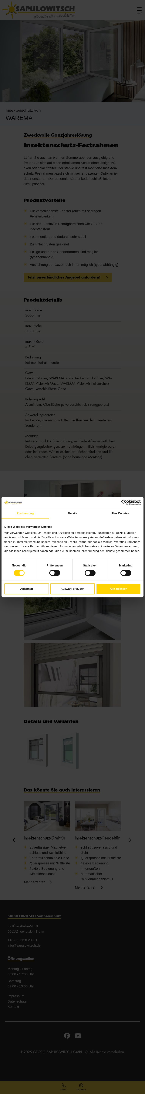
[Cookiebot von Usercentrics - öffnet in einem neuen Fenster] (124, 502)
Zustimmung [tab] (25, 513)
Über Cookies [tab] (120, 513)
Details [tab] (72, 513)
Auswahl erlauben (72, 588)
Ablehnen (26, 588)
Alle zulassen (118, 588)
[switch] (54, 573)
